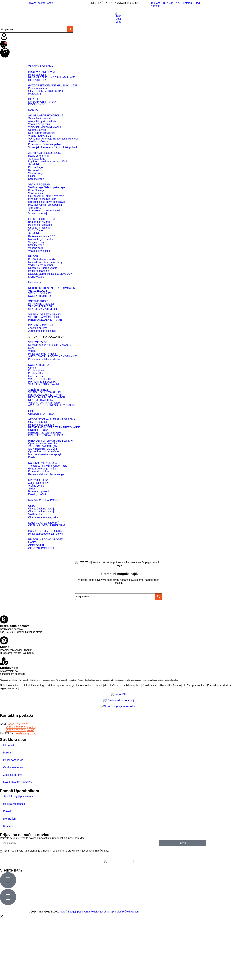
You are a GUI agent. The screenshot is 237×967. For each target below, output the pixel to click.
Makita (7, 752)
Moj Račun (9, 818)
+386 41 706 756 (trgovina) (21, 727)
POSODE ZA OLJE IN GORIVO (46, 531)
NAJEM (32, 542)
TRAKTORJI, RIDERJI (41, 306)
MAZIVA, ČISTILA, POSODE (44, 500)
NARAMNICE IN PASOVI (42, 101)
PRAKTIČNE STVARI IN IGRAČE (47, 435)
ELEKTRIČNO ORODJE (42, 219)
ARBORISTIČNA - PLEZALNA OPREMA (51, 419)
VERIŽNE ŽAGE (37, 290)
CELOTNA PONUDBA (41, 548)
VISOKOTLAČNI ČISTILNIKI (44, 317)
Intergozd (8, 745)
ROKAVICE (35, 93)
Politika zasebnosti (14, 804)
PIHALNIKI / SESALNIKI (42, 304)
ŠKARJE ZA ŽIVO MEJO (42, 309)
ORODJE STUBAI (38, 430)
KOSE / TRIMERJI (38, 365)
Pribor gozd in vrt (13, 760)
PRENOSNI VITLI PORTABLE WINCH (50, 440)
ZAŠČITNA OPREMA (40, 66)
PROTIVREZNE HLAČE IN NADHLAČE (51, 77)
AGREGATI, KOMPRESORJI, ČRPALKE (51, 405)
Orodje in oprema (13, 767)
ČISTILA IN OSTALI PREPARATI (47, 525)
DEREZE (33, 99)
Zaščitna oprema (12, 774)
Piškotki (7, 811)
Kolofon (117, 911)
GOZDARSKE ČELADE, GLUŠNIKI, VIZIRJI (53, 85)
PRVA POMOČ (36, 104)
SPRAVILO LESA (38, 480)
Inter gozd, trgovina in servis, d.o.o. (20, 718)
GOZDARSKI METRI (40, 422)
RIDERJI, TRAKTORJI (41, 400)
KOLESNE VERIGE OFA (42, 463)
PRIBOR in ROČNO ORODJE (45, 539)
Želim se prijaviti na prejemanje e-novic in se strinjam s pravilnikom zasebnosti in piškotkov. (57, 850)
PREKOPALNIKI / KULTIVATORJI (47, 397)
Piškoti (126, 911)
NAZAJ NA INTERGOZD (17, 782)
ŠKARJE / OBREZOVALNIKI (44, 384)
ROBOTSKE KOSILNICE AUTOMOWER (51, 288)
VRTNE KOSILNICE (40, 293)
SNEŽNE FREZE (38, 301)
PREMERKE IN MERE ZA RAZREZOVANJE (54, 427)
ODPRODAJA (36, 545)
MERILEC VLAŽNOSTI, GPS (45, 432)
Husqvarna (34, 282)
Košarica (8, 826)
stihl (30, 410)
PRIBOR (33, 256)
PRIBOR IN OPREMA (40, 325)
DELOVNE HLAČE (39, 80)
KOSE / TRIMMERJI (39, 295)
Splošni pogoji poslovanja (18, 796)
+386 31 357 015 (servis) (20, 730)
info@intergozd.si (26, 733)
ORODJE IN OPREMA (41, 413)
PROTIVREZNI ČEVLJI (41, 72)
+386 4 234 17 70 (18, 724)
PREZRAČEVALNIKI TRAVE (45, 319)
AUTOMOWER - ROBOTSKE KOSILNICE (52, 356)
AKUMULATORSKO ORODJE (45, 115)
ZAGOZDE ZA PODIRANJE (44, 446)
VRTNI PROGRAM (39, 184)
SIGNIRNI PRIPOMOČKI (42, 448)
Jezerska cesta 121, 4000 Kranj (18, 721)
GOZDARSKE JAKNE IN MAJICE (47, 91)
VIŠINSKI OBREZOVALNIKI (44, 314)
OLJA (31, 505)
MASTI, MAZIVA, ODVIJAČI (44, 523)
